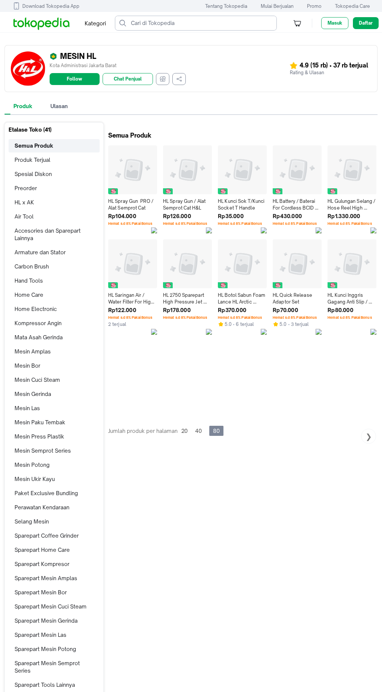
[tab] (22, 106)
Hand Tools (29, 280)
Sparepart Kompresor (42, 564)
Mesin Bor (27, 365)
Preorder (26, 188)
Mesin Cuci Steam (37, 380)
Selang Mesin (32, 521)
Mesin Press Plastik (39, 436)
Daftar (366, 23)
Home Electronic (36, 309)
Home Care (29, 295)
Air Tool (24, 216)
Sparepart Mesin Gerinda (46, 620)
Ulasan (59, 106)
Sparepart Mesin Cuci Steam (51, 606)
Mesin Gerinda (33, 394)
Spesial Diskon (33, 174)
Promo (314, 6)
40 (198, 431)
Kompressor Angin (38, 323)
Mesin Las (27, 408)
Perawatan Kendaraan (42, 507)
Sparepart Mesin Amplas (46, 578)
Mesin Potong (32, 465)
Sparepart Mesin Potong (45, 649)
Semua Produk (34, 145)
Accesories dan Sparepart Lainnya (48, 234)
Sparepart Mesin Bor (41, 592)
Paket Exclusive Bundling (46, 493)
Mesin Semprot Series (43, 450)
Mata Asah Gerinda (39, 337)
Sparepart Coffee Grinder (47, 535)
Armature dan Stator (40, 252)
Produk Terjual (32, 160)
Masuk (335, 23)
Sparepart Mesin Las (40, 635)
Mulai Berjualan (277, 6)
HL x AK (24, 202)
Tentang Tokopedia (226, 6)
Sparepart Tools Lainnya (45, 685)
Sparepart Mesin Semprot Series (47, 667)
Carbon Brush (32, 266)
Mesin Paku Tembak (40, 422)
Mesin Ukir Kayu (35, 479)
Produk (22, 106)
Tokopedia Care (352, 6)
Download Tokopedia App (50, 6)
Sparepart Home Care (42, 550)
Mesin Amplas (33, 351)
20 (184, 431)
